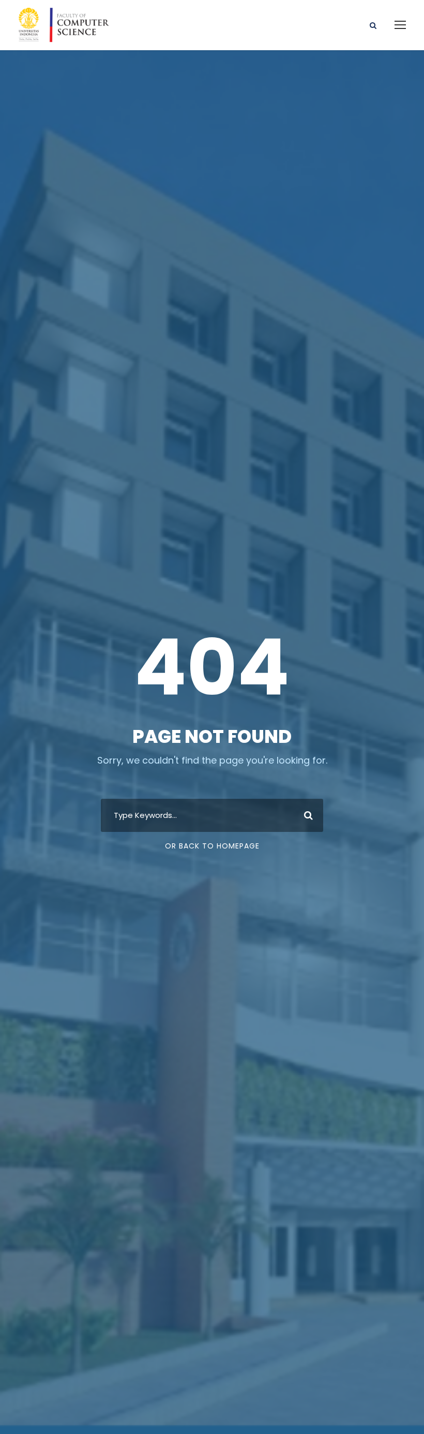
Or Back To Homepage (212, 846)
